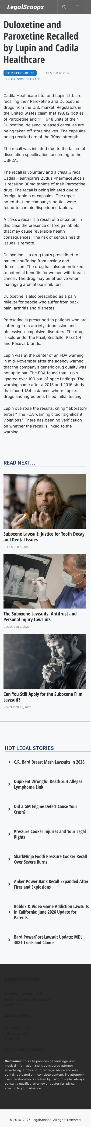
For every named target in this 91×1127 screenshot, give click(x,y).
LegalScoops (25, 6)
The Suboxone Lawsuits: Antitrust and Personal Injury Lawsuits (40, 616)
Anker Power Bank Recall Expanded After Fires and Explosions (51, 884)
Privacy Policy (17, 1027)
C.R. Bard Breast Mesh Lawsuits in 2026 (49, 762)
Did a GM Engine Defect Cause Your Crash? (45, 809)
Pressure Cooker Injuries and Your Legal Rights (50, 834)
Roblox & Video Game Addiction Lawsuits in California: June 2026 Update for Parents (51, 912)
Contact (12, 1038)
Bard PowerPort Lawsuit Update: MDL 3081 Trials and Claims (48, 940)
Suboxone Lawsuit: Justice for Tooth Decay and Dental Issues (44, 537)
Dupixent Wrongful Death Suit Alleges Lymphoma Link (48, 784)
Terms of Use (16, 1033)
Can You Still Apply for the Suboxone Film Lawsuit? (43, 697)
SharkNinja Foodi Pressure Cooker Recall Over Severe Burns (50, 859)
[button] (64, 7)
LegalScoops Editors (25, 79)
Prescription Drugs (20, 73)
